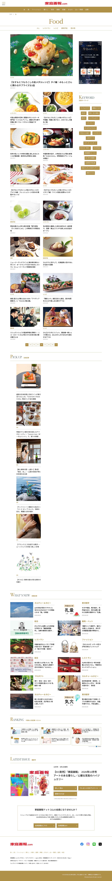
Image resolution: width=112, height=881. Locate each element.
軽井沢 (83, 118)
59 (52, 344)
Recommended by (92, 746)
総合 (36, 621)
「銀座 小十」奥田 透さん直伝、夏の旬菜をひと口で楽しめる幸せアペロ (57, 300)
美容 (52, 9)
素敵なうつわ (96, 108)
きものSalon (96, 148)
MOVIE (84, 113)
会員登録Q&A (62, 825)
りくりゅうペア (85, 108)
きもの (70, 9)
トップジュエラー (94, 118)
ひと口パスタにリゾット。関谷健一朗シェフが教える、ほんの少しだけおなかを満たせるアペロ (57, 335)
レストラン (46, 28)
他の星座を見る (90, 79)
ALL (38, 28)
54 (34, 344)
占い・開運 (79, 9)
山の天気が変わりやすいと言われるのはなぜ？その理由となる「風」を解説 (44, 610)
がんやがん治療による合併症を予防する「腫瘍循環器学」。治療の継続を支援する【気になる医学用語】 (44, 628)
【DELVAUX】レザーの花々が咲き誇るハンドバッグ (91, 646)
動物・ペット (87, 621)
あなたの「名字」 (85, 148)
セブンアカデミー (30, 858)
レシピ (56, 28)
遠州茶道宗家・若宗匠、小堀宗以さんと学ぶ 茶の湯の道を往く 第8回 (91, 683)
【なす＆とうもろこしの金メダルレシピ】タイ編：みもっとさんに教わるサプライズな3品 (41, 84)
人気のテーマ (90, 138)
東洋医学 (85, 603)
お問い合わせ (32, 863)
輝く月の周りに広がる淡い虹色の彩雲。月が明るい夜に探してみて (44, 701)
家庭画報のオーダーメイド (49, 858)
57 (45, 344)
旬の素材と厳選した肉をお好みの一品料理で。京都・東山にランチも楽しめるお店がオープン (57, 228)
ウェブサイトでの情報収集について (18, 863)
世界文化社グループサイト (16, 860)
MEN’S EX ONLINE (61, 858)
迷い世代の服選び (90, 158)
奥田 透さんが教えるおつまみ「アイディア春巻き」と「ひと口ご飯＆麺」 (24, 300)
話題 (86, 9)
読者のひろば (90, 173)
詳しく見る (59, 788)
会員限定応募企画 (90, 163)
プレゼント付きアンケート (89, 788)
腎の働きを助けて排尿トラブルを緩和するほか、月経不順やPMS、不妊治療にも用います (91, 701)
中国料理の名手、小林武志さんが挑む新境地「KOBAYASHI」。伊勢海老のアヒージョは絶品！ (57, 156)
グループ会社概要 (28, 860)
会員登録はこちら (41, 825)
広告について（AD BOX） (42, 863)
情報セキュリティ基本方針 (40, 860)
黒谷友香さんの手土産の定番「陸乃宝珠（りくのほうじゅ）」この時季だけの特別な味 (25, 228)
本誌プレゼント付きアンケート (90, 168)
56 (41, 344)
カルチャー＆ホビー (43, 603)
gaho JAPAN (39, 858)
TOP (10, 14)
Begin (69, 858)
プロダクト (39, 676)
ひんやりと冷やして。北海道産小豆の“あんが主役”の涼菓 (57, 264)
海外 (11, 258)
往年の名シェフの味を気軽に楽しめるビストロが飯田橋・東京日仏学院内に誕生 (24, 155)
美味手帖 (64, 28)
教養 (63, 9)
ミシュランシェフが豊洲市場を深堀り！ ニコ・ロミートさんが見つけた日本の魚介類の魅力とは (25, 335)
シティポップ (90, 123)
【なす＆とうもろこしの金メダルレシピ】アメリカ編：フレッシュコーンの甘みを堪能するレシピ (24, 192)
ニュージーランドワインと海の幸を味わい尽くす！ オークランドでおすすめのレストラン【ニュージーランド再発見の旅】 (25, 265)
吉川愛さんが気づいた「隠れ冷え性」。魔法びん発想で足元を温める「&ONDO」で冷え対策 (44, 665)
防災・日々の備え (94, 113)
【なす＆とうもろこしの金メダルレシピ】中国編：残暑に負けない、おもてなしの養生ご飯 (57, 120)
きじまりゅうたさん (90, 128)
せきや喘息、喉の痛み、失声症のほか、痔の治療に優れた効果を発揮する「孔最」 (92, 610)
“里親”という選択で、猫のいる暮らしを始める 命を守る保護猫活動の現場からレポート (91, 628)
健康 (58, 9)
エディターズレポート (90, 143)
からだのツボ (97, 133)
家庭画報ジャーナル (90, 153)
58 (49, 344)
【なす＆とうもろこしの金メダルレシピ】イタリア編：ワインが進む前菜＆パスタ (57, 191)
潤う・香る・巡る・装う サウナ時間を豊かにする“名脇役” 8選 (44, 683)
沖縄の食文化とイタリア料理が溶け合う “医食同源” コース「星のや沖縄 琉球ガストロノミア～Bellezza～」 (44, 647)
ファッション (36, 9)
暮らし (46, 9)
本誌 (63, 852)
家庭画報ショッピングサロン (17, 858)
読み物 (73, 28)
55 (38, 344)
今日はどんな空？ (85, 133)
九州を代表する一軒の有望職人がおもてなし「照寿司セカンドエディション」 (92, 665)
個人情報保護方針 (52, 860)
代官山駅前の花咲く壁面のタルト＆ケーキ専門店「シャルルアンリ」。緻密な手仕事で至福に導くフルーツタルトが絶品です (25, 120)
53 (30, 344)
